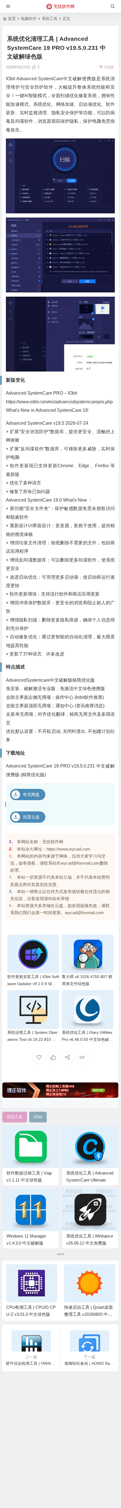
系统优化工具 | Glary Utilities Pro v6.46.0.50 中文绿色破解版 (87, 1039)
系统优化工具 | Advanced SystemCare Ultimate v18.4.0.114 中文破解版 (89, 1180)
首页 (12, 18)
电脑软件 (29, 18)
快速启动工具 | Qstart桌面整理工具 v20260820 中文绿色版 (88, 1314)
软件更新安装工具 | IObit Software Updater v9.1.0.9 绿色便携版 (33, 983)
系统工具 (49, 18)
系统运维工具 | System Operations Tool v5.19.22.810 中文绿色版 (32, 1039)
